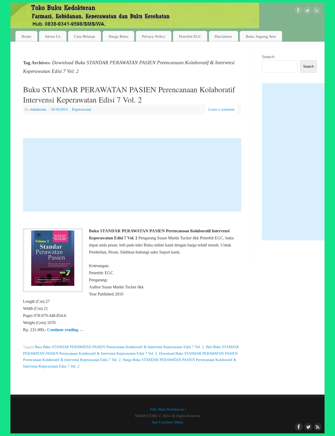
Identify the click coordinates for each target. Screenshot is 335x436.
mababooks (38, 109)
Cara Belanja (84, 36)
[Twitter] (307, 12)
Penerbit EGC (190, 36)
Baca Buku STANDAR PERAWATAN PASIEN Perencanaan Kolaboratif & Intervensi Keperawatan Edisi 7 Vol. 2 (119, 347)
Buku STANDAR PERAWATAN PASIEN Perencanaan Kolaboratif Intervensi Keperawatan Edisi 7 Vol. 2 (129, 94)
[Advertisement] (132, 175)
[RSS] (317, 12)
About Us (52, 36)
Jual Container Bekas (167, 422)
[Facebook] (298, 12)
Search (268, 57)
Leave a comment (221, 109)
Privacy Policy (153, 36)
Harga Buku (119, 36)
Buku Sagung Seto (261, 36)
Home (26, 36)
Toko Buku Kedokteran (166, 409)
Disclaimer (223, 36)
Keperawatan (81, 109)
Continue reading (65, 329)
